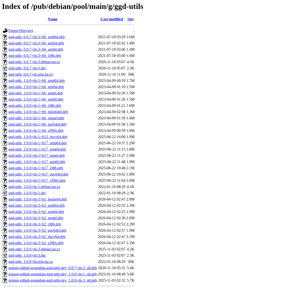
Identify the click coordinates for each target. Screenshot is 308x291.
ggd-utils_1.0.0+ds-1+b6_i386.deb (34, 105)
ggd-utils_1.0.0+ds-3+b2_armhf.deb (35, 218)
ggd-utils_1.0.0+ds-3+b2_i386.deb (34, 224)
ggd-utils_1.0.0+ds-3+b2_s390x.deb (36, 243)
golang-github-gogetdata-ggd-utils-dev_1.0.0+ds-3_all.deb (52, 280)
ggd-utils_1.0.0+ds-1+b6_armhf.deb (35, 99)
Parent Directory (20, 31)
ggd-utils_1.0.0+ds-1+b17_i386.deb (35, 168)
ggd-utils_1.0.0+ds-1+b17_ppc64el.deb (38, 174)
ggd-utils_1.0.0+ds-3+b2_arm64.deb (36, 212)
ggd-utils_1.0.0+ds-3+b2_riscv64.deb (36, 237)
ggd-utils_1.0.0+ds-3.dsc (27, 255)
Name (53, 19)
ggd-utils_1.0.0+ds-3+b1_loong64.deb (37, 199)
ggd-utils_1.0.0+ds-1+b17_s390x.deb (36, 180)
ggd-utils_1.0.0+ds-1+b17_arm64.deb (37, 149)
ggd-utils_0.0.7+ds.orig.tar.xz (30, 74)
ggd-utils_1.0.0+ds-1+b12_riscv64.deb (37, 137)
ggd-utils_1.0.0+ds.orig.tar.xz (30, 262)
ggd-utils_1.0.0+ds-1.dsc (27, 193)
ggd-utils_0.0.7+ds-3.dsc (27, 68)
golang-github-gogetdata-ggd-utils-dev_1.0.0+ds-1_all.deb (52, 274)
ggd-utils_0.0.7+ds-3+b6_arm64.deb (36, 43)
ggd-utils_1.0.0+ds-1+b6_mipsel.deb (36, 118)
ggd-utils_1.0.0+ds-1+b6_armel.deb (35, 93)
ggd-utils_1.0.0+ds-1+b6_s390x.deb (36, 130)
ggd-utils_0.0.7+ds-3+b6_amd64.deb (36, 37)
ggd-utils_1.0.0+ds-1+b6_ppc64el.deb (37, 124)
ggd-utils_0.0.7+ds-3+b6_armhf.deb (35, 49)
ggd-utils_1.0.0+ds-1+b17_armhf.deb (36, 162)
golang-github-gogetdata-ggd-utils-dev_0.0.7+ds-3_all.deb (52, 268)
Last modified (112, 19)
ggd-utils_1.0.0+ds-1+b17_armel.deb (36, 155)
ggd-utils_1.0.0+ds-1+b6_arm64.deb (36, 87)
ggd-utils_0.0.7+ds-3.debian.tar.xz (34, 62)
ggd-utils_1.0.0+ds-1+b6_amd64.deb (36, 81)
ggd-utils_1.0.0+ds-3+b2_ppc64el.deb (37, 230)
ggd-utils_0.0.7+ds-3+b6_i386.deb (34, 56)
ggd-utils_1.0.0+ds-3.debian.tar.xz (34, 249)
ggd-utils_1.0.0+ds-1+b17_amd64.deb (37, 143)
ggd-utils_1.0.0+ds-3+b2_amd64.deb (36, 205)
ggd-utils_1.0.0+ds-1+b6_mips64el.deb (38, 112)
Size (130, 19)
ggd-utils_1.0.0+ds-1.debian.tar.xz (34, 187)
